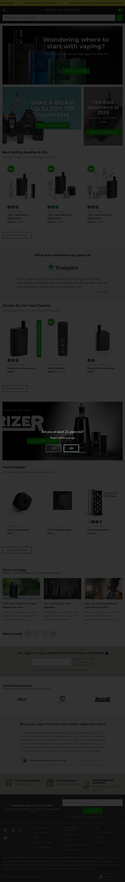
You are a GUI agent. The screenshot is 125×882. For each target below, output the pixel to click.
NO (53, 448)
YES (71, 448)
